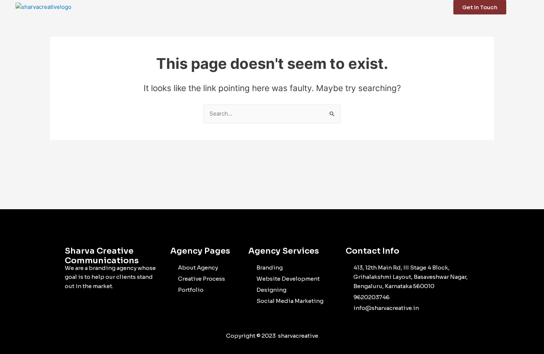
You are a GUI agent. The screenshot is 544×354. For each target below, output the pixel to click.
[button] (533, 7)
